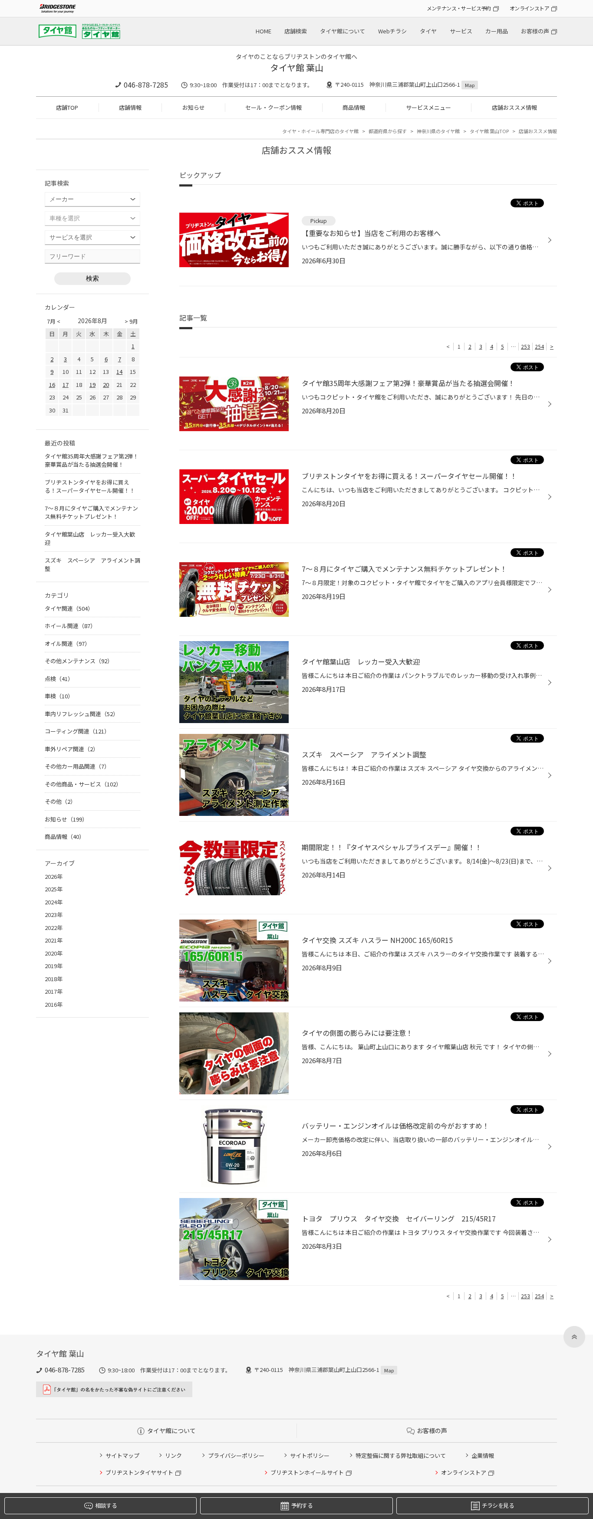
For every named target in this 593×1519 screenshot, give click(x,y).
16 (52, 384)
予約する (302, 1505)
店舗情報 (130, 107)
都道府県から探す (388, 131)
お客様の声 (535, 31)
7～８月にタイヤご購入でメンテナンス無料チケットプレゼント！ (91, 512)
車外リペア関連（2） (72, 749)
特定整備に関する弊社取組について (401, 1455)
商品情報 (354, 107)
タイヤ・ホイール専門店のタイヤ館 (320, 131)
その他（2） (60, 801)
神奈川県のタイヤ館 (438, 131)
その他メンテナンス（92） (79, 661)
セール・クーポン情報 (273, 107)
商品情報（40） (65, 836)
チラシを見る (498, 1505)
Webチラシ (392, 31)
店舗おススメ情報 (514, 107)
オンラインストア (529, 8)
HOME (263, 31)
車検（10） (59, 696)
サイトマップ (122, 1455)
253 (525, 346)
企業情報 (482, 1455)
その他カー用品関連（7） (77, 766)
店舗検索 (295, 31)
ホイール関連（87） (70, 626)
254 (539, 346)
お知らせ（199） (66, 819)
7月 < (53, 321)
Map (469, 85)
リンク (173, 1455)
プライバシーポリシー (236, 1455)
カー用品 (496, 31)
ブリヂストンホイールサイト (307, 1472)
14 (119, 371)
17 (66, 384)
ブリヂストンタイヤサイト (139, 1472)
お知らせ (193, 107)
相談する (105, 1505)
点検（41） (59, 678)
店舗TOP (67, 107)
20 (106, 384)
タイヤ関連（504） (69, 608)
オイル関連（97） (67, 643)
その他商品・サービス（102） (83, 784)
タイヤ (428, 31)
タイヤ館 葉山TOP (489, 131)
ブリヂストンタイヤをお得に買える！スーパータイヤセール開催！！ (90, 486)
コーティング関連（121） (77, 731)
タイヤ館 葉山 (296, 67)
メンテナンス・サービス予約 (459, 8)
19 (92, 384)
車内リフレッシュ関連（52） (82, 714)
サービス (461, 31)
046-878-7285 (146, 84)
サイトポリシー (309, 1455)
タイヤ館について (342, 31)
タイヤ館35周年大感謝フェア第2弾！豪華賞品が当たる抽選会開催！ (91, 460)
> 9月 (131, 321)
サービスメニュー (428, 107)
